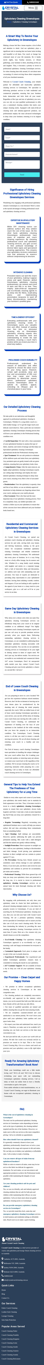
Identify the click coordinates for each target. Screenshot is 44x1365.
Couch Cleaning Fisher (9, 1331)
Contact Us (5, 1298)
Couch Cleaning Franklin (10, 1335)
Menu (31, 8)
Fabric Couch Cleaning (9, 1308)
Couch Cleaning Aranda (10, 1355)
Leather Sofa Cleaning (9, 1312)
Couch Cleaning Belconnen (11, 1359)
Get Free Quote (12, 2)
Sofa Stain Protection (9, 1320)
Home (9, 22)
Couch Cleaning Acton (9, 1343)
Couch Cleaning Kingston (10, 1339)
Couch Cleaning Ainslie (10, 1347)
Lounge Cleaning (7, 1316)
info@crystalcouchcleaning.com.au (16, 1280)
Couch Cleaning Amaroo (10, 1351)
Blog (3, 1294)
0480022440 (34, 2)
